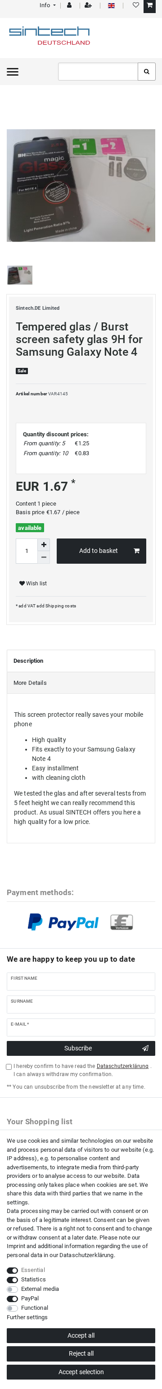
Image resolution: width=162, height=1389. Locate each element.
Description (29, 660)
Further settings (27, 1317)
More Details (30, 682)
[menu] (12, 71)
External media (40, 1288)
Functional (34, 1307)
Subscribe (78, 1048)
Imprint (16, 1246)
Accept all (81, 1335)
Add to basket (98, 550)
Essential (33, 1270)
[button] (47, 5)
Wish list (36, 583)
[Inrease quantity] (43, 544)
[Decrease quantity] (43, 557)
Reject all (81, 1353)
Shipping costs (60, 606)
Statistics (33, 1279)
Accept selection (81, 1371)
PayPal (30, 1298)
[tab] (81, 661)
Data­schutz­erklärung (86, 1255)
